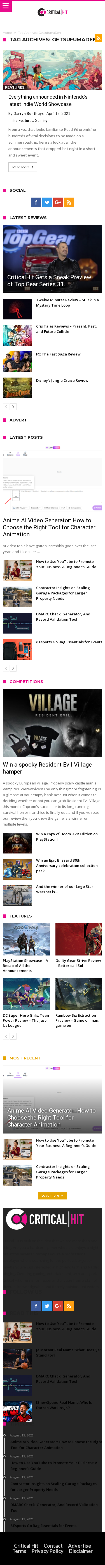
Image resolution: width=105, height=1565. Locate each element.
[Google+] (58, 203)
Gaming (41, 120)
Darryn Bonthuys (28, 113)
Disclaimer (81, 1551)
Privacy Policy (48, 1551)
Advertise (79, 1546)
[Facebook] (36, 203)
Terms (19, 1551)
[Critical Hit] (52, 7)
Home (7, 33)
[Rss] (69, 203)
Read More (20, 167)
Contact (53, 1546)
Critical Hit (26, 1546)
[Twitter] (47, 203)
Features (14, 87)
